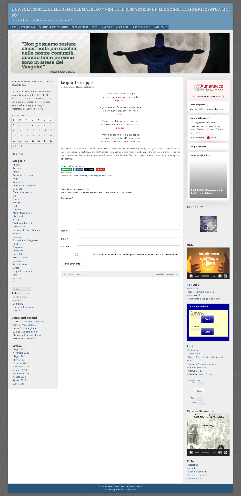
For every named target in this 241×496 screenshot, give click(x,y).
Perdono (17, 233)
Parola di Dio (19, 226)
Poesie (16, 243)
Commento (102, 176)
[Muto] (220, 276)
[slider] (205, 276)
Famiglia (17, 202)
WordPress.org (195, 478)
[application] (208, 263)
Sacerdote (18, 254)
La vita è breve (20, 296)
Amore (16, 171)
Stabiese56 (194, 295)
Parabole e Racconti (80, 176)
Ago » (22, 153)
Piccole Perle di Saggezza (25, 240)
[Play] (191, 276)
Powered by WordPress (115, 489)
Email (64, 239)
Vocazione (18, 278)
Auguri (16, 178)
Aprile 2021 (18, 359)
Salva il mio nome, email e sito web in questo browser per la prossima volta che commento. (136, 254)
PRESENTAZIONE (27, 27)
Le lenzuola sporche (73, 274)
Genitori (17, 209)
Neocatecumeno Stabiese (201, 291)
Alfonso (71, 87)
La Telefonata (30, 338)
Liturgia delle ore (208, 146)
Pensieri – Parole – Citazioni (26, 230)
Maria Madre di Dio (22, 212)
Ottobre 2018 (20, 369)
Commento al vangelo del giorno (204, 298)
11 (33, 130)
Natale (16, 219)
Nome (64, 231)
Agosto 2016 (19, 380)
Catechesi (18, 181)
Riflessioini (92, 176)
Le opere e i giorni (208, 176)
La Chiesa (193, 350)
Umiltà (16, 267)
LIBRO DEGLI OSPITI (141, 27)
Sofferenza (18, 260)
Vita (15, 274)
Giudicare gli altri (28, 328)
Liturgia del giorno (208, 128)
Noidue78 (193, 288)
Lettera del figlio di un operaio (164, 274)
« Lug (14, 153)
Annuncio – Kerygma (23, 175)
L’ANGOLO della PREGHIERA (114, 27)
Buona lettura (80, 27)
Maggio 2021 (19, 356)
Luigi (15, 331)
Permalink (111, 176)
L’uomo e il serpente (23, 307)
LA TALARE (18, 303)
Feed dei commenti (198, 475)
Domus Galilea (195, 370)
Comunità (17, 188)
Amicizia (17, 168)
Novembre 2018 (21, 366)
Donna (16, 199)
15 (14, 135)
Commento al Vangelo (24, 185)
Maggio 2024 (19, 349)
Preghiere (18, 247)
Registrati (193, 464)
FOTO (94, 27)
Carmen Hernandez (197, 367)
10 (26, 130)
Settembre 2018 (21, 373)
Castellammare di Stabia (200, 374)
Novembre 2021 (21, 352)
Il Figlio (16, 310)
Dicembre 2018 (20, 363)
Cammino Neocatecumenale (53, 27)
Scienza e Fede (20, 257)
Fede (15, 206)
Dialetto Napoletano (23, 192)
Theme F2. (132, 489)
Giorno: (194, 398)
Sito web (65, 246)
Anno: (194, 383)
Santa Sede (194, 353)
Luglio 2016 (18, 383)
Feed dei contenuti (197, 471)
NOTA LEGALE (160, 27)
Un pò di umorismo (22, 271)
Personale (18, 236)
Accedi (191, 468)
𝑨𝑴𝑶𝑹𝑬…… (19, 300)
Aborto (16, 164)
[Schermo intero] (225, 276)
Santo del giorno (208, 107)
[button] (208, 263)
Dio (14, 195)
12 (39, 130)
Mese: (194, 403)
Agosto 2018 (19, 376)
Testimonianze (20, 264)
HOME (13, 27)
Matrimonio (18, 216)
